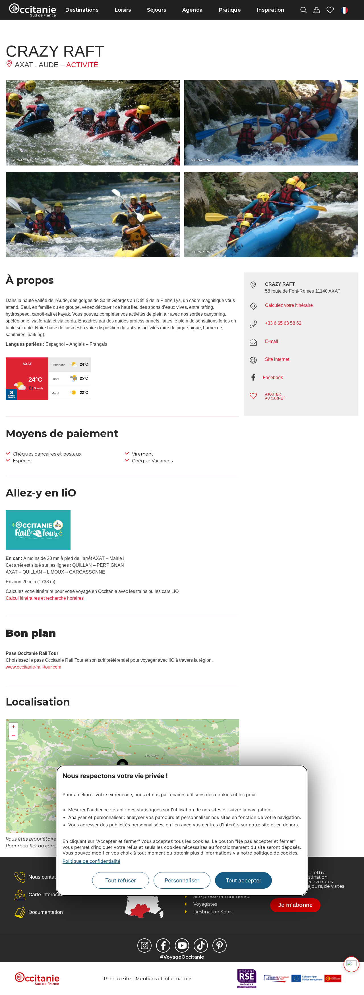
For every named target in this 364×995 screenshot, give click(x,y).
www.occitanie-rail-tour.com (33, 667)
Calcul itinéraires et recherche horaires (45, 598)
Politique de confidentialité (91, 861)
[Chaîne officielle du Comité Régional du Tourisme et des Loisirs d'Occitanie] (182, 945)
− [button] (13, 735)
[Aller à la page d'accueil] (32, 10)
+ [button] (13, 726)
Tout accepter (243, 880)
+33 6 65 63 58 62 (283, 323)
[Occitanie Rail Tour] (38, 548)
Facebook (273, 377)
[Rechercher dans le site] (303, 10)
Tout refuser (120, 880)
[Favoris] (330, 10)
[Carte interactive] (316, 10)
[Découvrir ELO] (351, 964)
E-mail (271, 341)
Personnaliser (182, 880)
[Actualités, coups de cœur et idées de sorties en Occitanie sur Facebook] (163, 945)
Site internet (277, 359)
